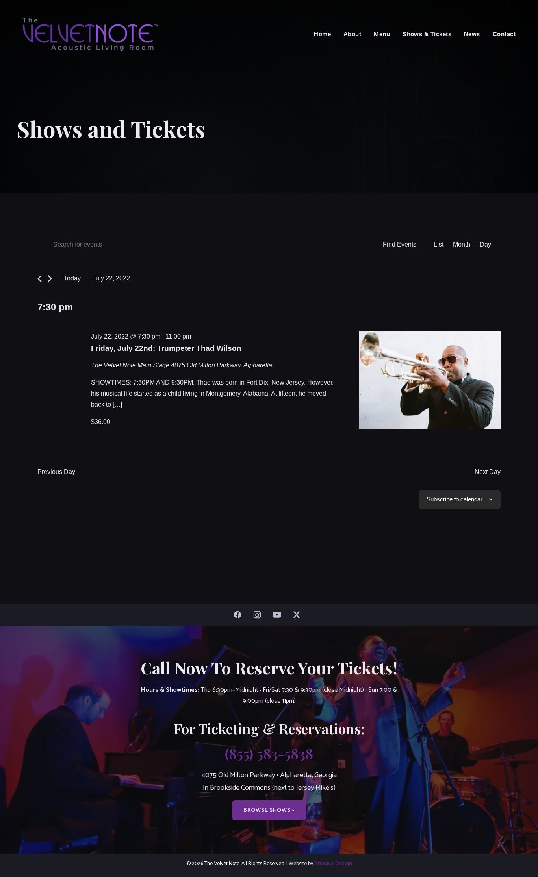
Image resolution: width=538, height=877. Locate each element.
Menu (382, 34)
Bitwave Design (333, 863)
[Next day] (50, 278)
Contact (504, 34)
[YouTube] (279, 614)
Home (322, 34)
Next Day (488, 471)
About (352, 34)
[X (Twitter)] (298, 614)
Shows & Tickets (427, 34)
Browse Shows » (269, 810)
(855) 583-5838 (269, 753)
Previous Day (56, 471)
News (472, 34)
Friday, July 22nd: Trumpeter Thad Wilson (166, 348)
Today (72, 278)
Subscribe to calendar (454, 499)
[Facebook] (239, 614)
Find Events (399, 244)
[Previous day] (39, 278)
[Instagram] (259, 614)
